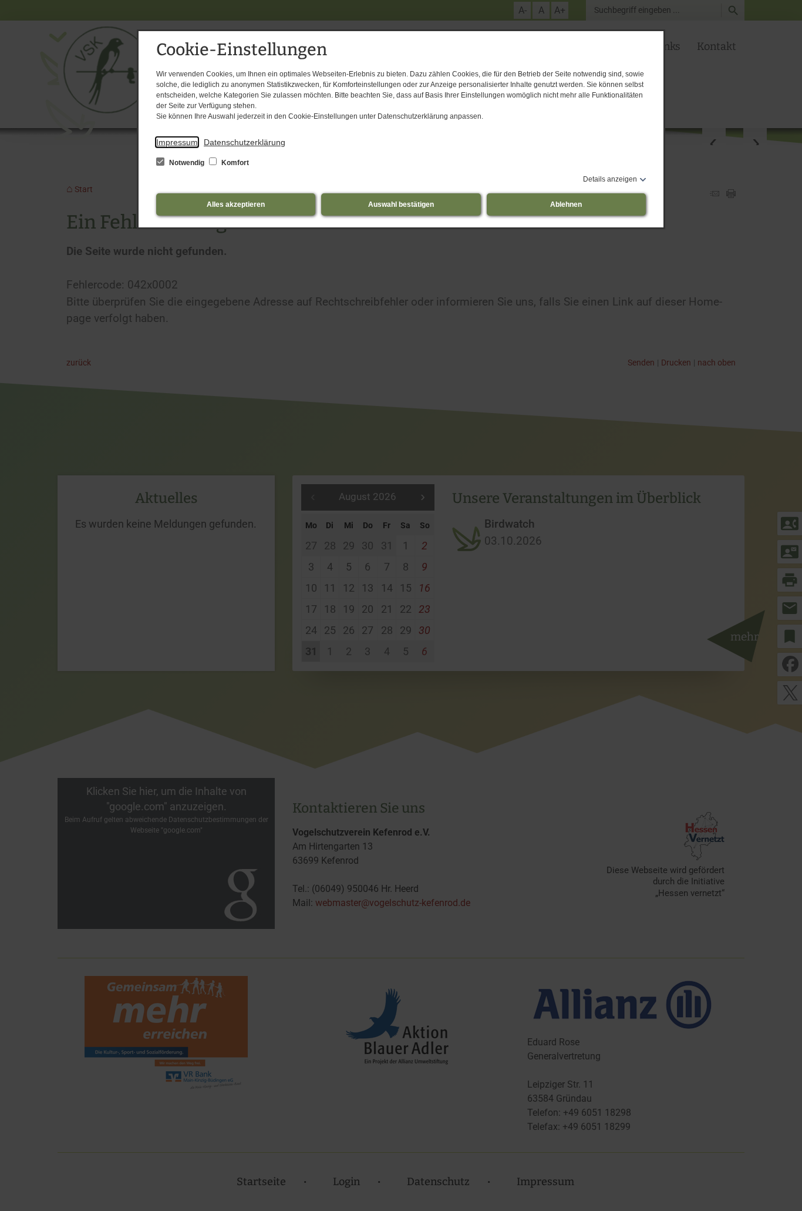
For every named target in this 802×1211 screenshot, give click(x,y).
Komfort (234, 163)
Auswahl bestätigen (401, 204)
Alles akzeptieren (236, 204)
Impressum (177, 142)
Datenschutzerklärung (244, 142)
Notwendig (186, 163)
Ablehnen (566, 204)
